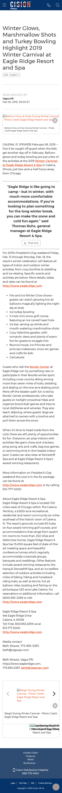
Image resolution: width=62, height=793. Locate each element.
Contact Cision (30, 752)
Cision (35, 788)
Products (30, 756)
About (30, 759)
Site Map (23, 783)
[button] (48, 5)
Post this (33, 243)
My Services (29, 763)
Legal (13, 783)
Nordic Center (39, 367)
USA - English (11, 75)
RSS (32, 783)
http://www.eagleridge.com (22, 286)
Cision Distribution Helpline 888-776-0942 (31, 771)
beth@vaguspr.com (35, 668)
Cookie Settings (45, 783)
